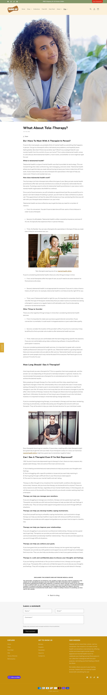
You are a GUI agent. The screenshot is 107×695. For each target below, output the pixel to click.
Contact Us (41, 656)
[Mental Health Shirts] (53, 267)
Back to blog (54, 595)
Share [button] (26, 136)
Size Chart (10, 650)
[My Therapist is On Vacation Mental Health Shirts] (53, 444)
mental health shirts (65, 271)
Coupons (40, 647)
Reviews (40, 644)
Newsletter (41, 650)
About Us (41, 653)
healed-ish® (55, 691)
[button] (29, 9)
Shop (9, 647)
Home (9, 644)
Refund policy (11, 659)
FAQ (9, 653)
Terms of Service (12, 656)
